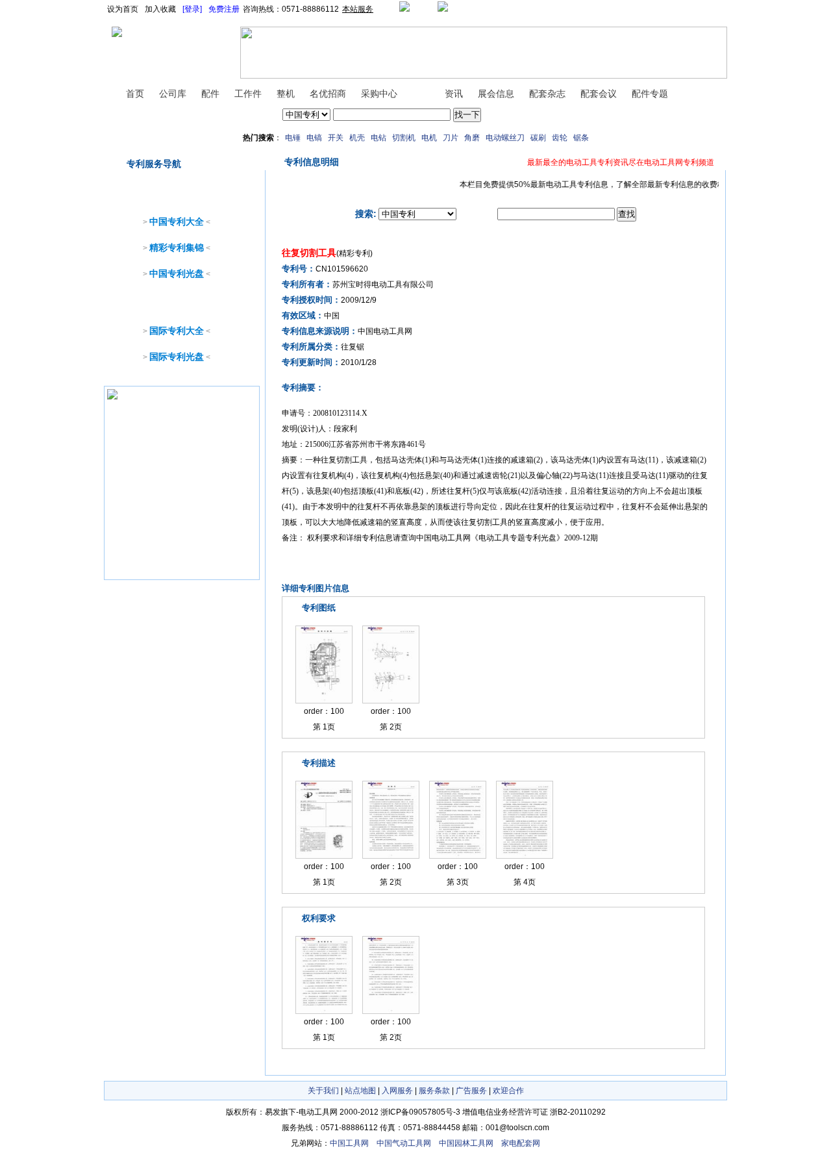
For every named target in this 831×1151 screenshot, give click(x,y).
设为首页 (122, 9)
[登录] (192, 9)
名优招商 (328, 93)
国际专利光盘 (176, 356)
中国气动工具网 (404, 1143)
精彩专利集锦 (176, 247)
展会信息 (496, 93)
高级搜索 (499, 115)
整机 (286, 93)
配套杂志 (547, 93)
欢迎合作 (508, 1090)
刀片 (450, 137)
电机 (429, 137)
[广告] (112, 399)
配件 (210, 93)
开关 (335, 137)
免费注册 (224, 9)
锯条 (581, 137)
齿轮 (559, 137)
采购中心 (379, 93)
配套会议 (598, 93)
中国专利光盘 (176, 273)
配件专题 (650, 93)
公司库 (172, 93)
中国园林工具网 (466, 1143)
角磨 (472, 137)
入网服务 (397, 1090)
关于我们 (323, 1090)
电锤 (293, 137)
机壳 (357, 137)
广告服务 (471, 1090)
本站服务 (357, 9)
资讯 (454, 93)
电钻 (378, 137)
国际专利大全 (176, 330)
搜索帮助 (533, 115)
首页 (135, 93)
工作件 (248, 93)
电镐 (314, 137)
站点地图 (360, 1090)
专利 (421, 93)
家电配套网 (520, 1143)
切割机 (404, 137)
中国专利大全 (176, 221)
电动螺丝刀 (505, 137)
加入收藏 (160, 9)
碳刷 (538, 137)
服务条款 (434, 1090)
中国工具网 (349, 1143)
